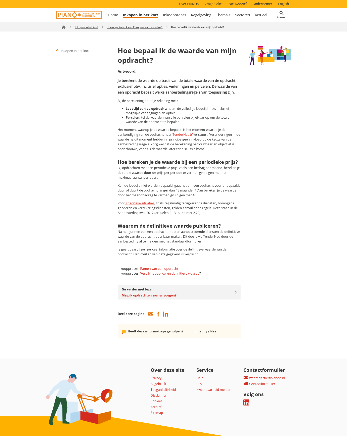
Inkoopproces (174, 14)
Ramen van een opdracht (159, 268)
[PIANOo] (79, 18)
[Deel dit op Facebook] (158, 314)
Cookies (156, 401)
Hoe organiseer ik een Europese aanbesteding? (134, 27)
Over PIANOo (189, 4)
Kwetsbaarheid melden (213, 389)
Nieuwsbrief (238, 4)
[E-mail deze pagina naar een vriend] (151, 314)
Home (113, 14)
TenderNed (181, 134)
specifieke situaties (139, 203)
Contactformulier (261, 384)
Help (199, 378)
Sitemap (157, 413)
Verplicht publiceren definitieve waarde (169, 273)
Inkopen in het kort (140, 14)
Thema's (223, 14)
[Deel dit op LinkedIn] (165, 314)
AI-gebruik (158, 384)
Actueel (261, 14)
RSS (199, 384)
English (283, 4)
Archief (156, 407)
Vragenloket (214, 4)
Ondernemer (262, 4)
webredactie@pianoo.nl (266, 378)
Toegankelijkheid (163, 389)
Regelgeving (201, 14)
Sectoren (242, 14)
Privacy (156, 378)
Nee (212, 331)
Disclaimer (159, 395)
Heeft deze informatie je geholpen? (155, 331)
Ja (200, 331)
